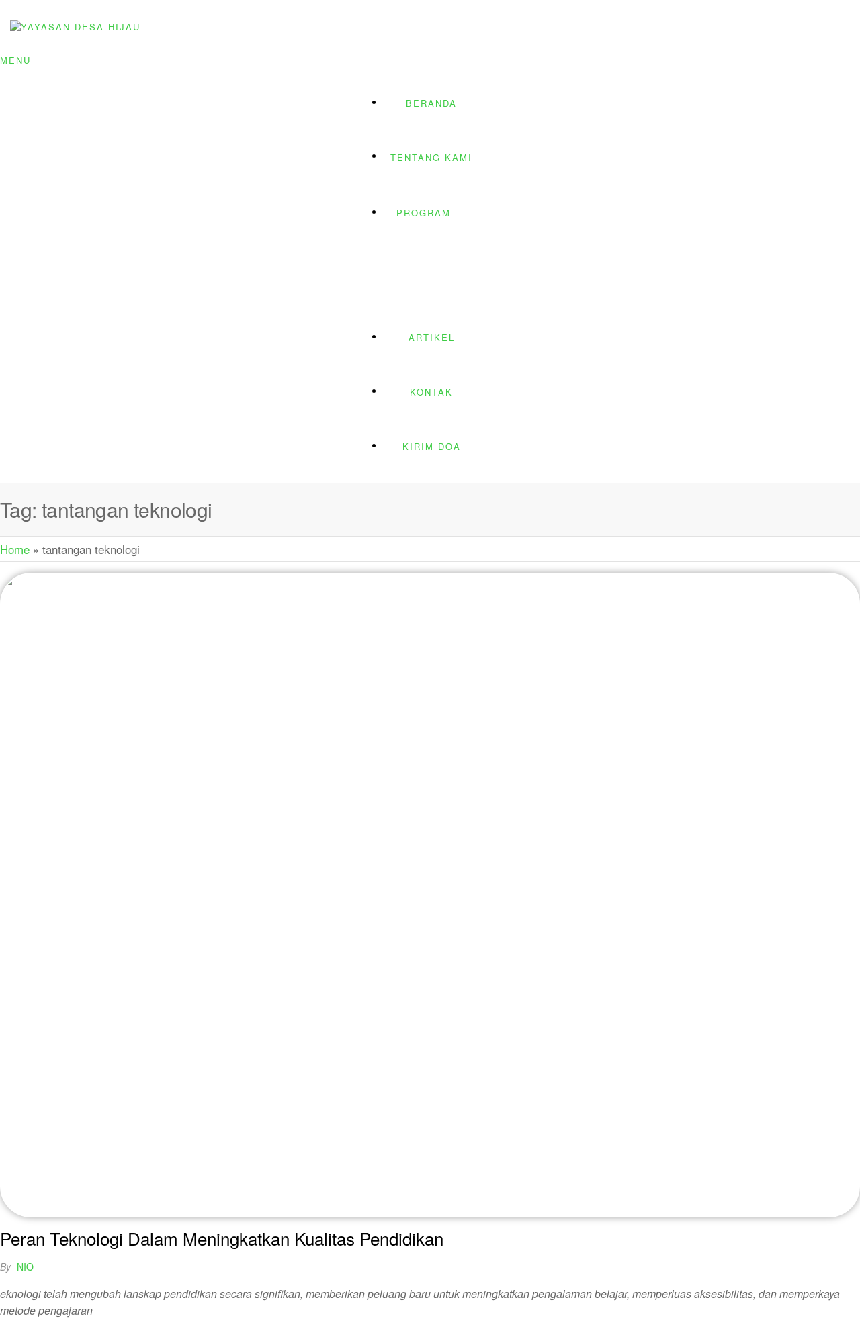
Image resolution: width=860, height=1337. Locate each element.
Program (423, 212)
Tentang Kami (431, 157)
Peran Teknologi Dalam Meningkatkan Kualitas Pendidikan (221, 1238)
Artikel (431, 337)
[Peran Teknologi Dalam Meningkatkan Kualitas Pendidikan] (430, 581)
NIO (25, 1266)
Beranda (431, 103)
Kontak (431, 391)
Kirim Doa (431, 446)
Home (15, 549)
